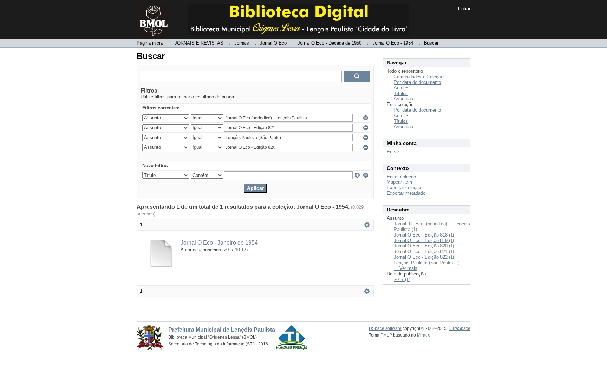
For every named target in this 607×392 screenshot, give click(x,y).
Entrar (464, 8)
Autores (402, 88)
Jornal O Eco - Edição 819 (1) (424, 240)
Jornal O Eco (273, 43)
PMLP (386, 335)
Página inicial (150, 43)
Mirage (423, 335)
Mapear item (399, 182)
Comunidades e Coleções (420, 76)
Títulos (401, 93)
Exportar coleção (404, 187)
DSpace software (385, 328)
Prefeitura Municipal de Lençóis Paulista (221, 330)
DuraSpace (459, 328)
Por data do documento (417, 82)
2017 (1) (402, 279)
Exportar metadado (406, 193)
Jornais (241, 43)
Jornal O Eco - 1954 (392, 43)
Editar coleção (401, 176)
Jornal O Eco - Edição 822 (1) (424, 257)
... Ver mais (405, 268)
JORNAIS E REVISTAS (199, 43)
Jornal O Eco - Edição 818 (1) (424, 235)
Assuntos (403, 98)
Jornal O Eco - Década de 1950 (329, 43)
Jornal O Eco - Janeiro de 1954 (219, 243)
